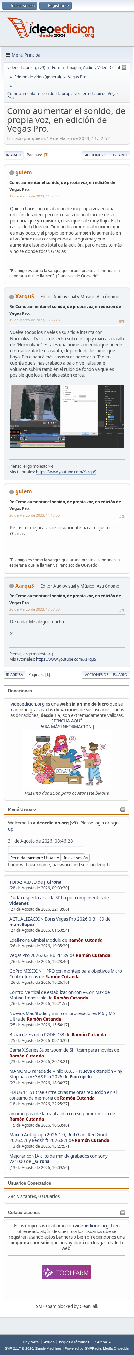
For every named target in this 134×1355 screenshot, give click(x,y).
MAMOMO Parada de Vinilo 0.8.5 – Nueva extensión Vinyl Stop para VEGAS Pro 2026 (66, 1074)
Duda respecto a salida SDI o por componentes (56, 898)
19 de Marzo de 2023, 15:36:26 (34, 319)
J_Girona (52, 882)
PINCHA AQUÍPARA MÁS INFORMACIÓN (65, 723)
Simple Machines (48, 1348)
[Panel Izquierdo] (124, 68)
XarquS (24, 296)
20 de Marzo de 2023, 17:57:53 (34, 609)
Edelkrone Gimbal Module (35, 940)
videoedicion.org (28, 704)
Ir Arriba (14, 674)
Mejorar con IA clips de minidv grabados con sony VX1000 (58, 1158)
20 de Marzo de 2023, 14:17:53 (34, 515)
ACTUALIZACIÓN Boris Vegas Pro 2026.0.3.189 (56, 919)
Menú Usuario (22, 809)
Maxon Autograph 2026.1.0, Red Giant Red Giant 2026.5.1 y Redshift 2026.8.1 (58, 1137)
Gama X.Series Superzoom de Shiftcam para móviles (61, 1050)
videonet (19, 903)
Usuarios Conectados (29, 1183)
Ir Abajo (13, 155)
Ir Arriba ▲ (102, 1341)
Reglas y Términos (74, 1341)
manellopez (21, 924)
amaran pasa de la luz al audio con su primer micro (59, 1113)
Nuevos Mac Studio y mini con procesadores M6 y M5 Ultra (62, 1016)
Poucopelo (81, 1077)
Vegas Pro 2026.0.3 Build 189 (39, 955)
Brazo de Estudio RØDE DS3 (36, 1035)
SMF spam (46, 1306)
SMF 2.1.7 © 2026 (19, 1348)
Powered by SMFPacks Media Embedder (97, 1348)
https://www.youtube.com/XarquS (66, 471)
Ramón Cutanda (85, 940)
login (99, 823)
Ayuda (49, 1341)
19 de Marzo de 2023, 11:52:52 (34, 196)
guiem (23, 172)
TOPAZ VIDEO (23, 882)
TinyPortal (31, 1341)
